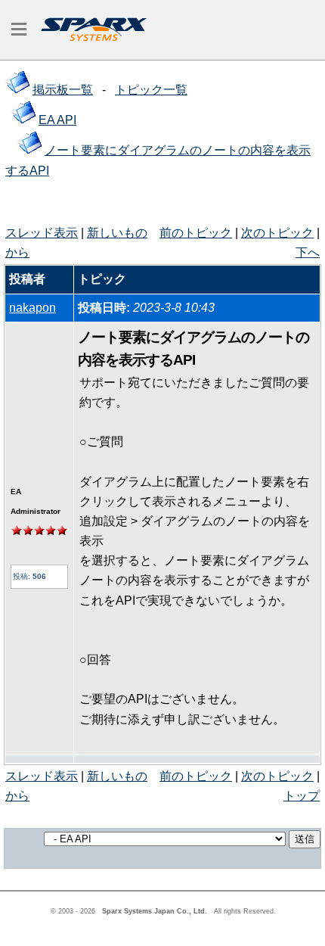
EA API (57, 120)
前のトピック (195, 232)
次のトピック (277, 232)
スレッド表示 (41, 232)
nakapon (32, 307)
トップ (301, 795)
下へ (308, 252)
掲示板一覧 (62, 89)
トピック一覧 (151, 89)
